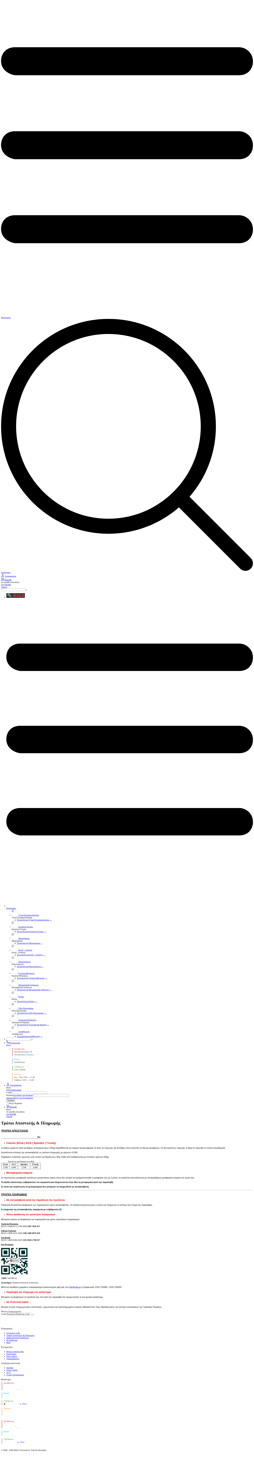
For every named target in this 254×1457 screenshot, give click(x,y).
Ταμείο (4, 587)
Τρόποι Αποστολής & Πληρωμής (20, 1335)
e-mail (9, 1092)
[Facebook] (127, 1323)
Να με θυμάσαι (15, 1103)
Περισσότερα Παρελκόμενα (30, 966)
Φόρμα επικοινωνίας (15, 1351)
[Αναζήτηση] (27, 590)
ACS (8, 1372)
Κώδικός (10, 1095)
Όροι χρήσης (11, 1356)
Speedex (9, 1368)
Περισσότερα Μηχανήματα (29, 943)
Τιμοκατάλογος (12, 1359)
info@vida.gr (19, 1062)
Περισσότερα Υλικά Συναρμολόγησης (34, 920)
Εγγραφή (17, 1090)
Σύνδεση (10, 1090)
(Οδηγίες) (30, 1055)
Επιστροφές (11, 1354)
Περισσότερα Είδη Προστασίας (31, 1013)
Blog (8, 1342)
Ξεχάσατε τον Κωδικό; (23, 1095)
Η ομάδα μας (11, 1340)
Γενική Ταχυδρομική (15, 1375)
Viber (24, 1404)
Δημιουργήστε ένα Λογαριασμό (19, 1098)
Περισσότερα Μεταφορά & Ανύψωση (34, 990)
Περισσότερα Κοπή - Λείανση (31, 955)
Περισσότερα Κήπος (27, 1001)
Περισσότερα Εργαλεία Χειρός (31, 931)
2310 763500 (19, 1070)
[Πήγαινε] (33, 1314)
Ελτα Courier (11, 1370)
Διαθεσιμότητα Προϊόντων (17, 1338)
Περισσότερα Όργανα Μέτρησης (32, 978)
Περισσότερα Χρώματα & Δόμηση (33, 1025)
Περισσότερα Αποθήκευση (29, 1036)
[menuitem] (129, 595)
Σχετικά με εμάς (13, 1333)
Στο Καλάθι (6, 585)
